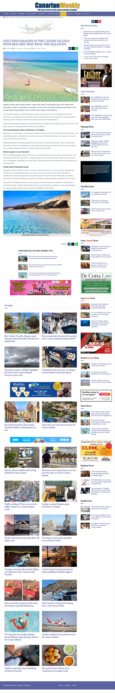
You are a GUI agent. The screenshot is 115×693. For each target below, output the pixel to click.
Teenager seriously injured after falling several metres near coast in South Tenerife (21, 572)
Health (70, 14)
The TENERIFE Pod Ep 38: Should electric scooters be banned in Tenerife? (100, 99)
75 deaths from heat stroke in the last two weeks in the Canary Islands (100, 525)
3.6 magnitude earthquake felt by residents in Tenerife (101, 193)
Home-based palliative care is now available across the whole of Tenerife (101, 517)
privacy (61, 685)
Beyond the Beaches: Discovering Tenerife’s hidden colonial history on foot (20, 427)
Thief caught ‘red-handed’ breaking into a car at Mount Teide (57, 604)
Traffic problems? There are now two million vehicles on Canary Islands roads (20, 507)
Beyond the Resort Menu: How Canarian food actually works (55, 669)
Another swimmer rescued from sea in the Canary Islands (101, 381)
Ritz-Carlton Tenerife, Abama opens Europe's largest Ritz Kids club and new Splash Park (21, 339)
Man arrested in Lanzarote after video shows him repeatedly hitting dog (21, 604)
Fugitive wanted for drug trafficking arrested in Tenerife (20, 669)
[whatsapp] (76, 48)
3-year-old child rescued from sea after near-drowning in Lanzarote (101, 314)
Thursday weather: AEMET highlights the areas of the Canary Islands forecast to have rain (21, 373)
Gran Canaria (31, 14)
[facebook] (69, 48)
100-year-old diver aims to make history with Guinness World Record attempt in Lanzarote (100, 324)
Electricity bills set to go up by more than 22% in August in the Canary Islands (101, 482)
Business (78, 14)
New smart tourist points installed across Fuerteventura (56, 539)
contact (74, 685)
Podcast (86, 14)
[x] (73, 48)
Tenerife (21, 14)
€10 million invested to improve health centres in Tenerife (101, 508)
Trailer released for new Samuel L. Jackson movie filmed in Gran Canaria (99, 265)
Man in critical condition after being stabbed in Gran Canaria (20, 471)
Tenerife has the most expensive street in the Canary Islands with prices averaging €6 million (97, 47)
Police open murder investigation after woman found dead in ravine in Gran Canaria (96, 40)
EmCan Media (12, 685)
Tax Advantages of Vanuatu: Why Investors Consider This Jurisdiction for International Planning (100, 491)
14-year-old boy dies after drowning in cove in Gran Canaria (96, 58)
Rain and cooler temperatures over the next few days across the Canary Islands (59, 473)
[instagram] (99, 21)
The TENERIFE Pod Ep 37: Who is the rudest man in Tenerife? (100, 108)
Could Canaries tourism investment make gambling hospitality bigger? (57, 570)
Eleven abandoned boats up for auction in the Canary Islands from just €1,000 (59, 337)
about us (67, 685)
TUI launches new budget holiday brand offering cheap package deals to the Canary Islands (21, 637)
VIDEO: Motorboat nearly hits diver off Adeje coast (101, 210)
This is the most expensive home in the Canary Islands (100, 202)
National (13, 14)
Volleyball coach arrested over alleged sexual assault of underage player (58, 371)
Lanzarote (42, 14)
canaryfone (27, 685)
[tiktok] (96, 21)
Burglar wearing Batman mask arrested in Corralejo (55, 505)
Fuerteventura (53, 14)
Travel (63, 14)
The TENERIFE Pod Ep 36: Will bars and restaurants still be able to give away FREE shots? (101, 117)
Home (6, 14)
